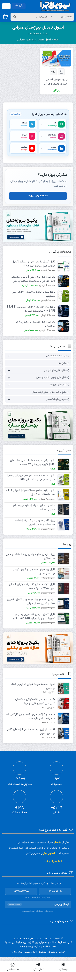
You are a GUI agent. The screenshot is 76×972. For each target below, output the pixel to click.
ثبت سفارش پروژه (38, 196)
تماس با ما (16, 952)
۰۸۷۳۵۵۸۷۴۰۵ (21, 891)
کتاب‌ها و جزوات (58, 385)
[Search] (15, 17)
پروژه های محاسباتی (56, 356)
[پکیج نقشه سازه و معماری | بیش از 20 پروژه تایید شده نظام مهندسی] (38, 226)
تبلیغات (42, 952)
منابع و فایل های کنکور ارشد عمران (49, 392)
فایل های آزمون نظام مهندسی (51, 377)
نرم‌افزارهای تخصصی (56, 399)
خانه (56, 40)
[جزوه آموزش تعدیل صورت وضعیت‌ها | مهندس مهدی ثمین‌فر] (56, 58)
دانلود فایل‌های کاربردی (55, 370)
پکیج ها (62, 363)
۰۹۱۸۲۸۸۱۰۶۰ (54, 891)
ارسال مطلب (30, 952)
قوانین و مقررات (56, 952)
